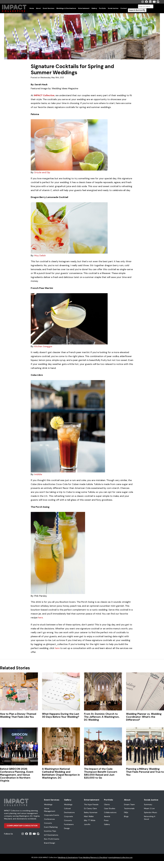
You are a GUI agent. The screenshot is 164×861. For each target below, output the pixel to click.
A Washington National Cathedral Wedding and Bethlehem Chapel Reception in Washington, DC (61, 773)
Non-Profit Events (51, 839)
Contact (123, 8)
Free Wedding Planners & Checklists (93, 857)
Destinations (69, 812)
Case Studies (109, 808)
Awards (107, 816)
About (38, 8)
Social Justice (113, 8)
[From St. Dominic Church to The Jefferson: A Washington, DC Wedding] (103, 691)
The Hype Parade (91, 804)
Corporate (68, 816)
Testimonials (129, 808)
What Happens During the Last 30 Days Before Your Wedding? (60, 715)
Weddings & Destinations (66, 8)
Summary (148, 804)
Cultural (67, 808)
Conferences (49, 819)
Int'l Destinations (51, 835)
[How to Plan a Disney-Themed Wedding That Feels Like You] (19, 691)
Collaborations (110, 812)
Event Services (48, 8)
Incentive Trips (50, 831)
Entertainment (83, 8)
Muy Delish (40, 255)
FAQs (126, 812)
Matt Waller (89, 816)
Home (31, 8)
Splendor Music (150, 812)
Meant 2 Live (149, 808)
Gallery (94, 8)
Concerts (48, 823)
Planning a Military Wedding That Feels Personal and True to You (145, 771)
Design (67, 828)
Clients (107, 804)
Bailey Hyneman (90, 812)
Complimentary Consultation (22, 825)
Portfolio (102, 8)
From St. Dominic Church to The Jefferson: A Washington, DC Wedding (101, 716)
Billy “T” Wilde (89, 820)
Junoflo (87, 824)
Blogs (126, 816)
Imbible (38, 474)
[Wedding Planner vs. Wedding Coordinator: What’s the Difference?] (145, 691)
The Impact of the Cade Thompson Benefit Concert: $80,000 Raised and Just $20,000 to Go (100, 773)
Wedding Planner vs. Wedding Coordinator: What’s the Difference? (144, 716)
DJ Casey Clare (90, 808)
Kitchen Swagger (43, 346)
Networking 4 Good (149, 817)
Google (158, 2)
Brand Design (49, 843)
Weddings (48, 804)
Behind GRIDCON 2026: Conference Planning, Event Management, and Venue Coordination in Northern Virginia (16, 774)
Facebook (146, 2)
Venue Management (49, 809)
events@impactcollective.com (120, 857)
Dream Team (129, 804)
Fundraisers (69, 824)
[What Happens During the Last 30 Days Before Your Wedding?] (61, 691)
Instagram (143, 2)
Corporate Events (51, 815)
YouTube (154, 2)
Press (106, 820)
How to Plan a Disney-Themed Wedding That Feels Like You (18, 715)
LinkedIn (150, 2)
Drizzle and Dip (42, 172)
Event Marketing (51, 827)
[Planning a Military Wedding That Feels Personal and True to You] (145, 746)
